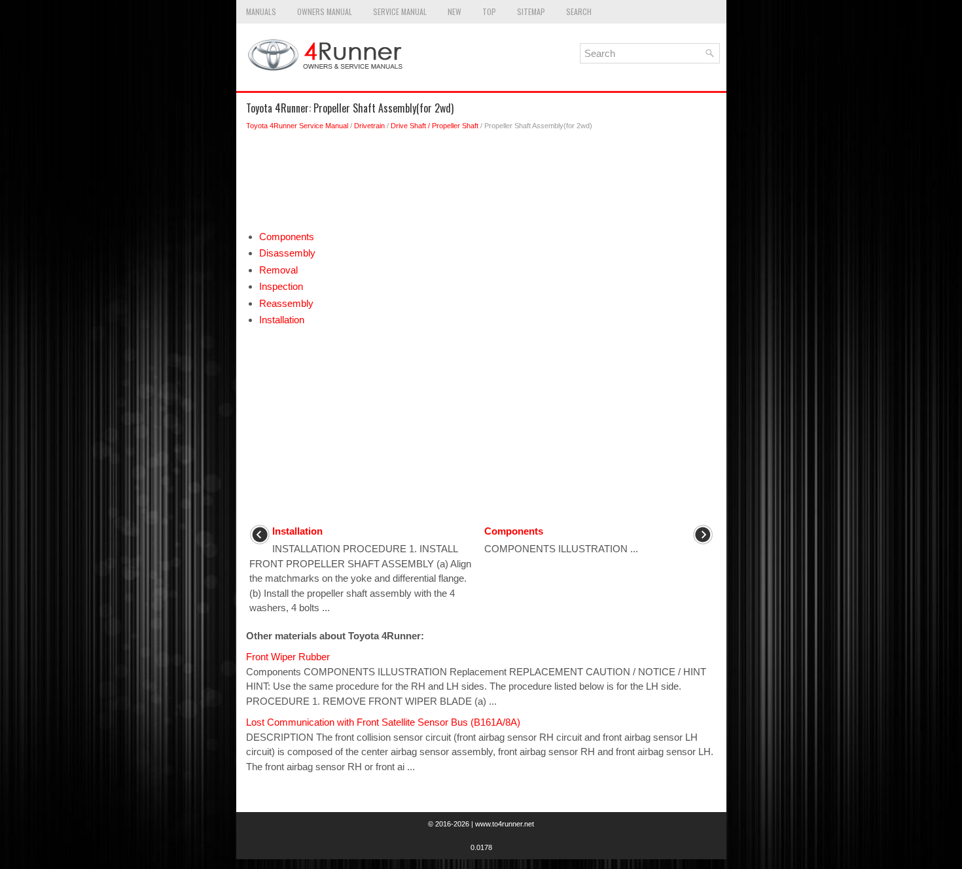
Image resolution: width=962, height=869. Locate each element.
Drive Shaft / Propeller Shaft (434, 126)
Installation (281, 319)
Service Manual (400, 11)
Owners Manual (324, 11)
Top (489, 11)
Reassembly (286, 303)
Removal (278, 269)
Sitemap (531, 11)
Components (286, 236)
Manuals (261, 11)
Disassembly (287, 252)
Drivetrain (369, 126)
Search (579, 11)
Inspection (281, 286)
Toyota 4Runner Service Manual (297, 126)
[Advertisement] (481, 184)
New (454, 11)
